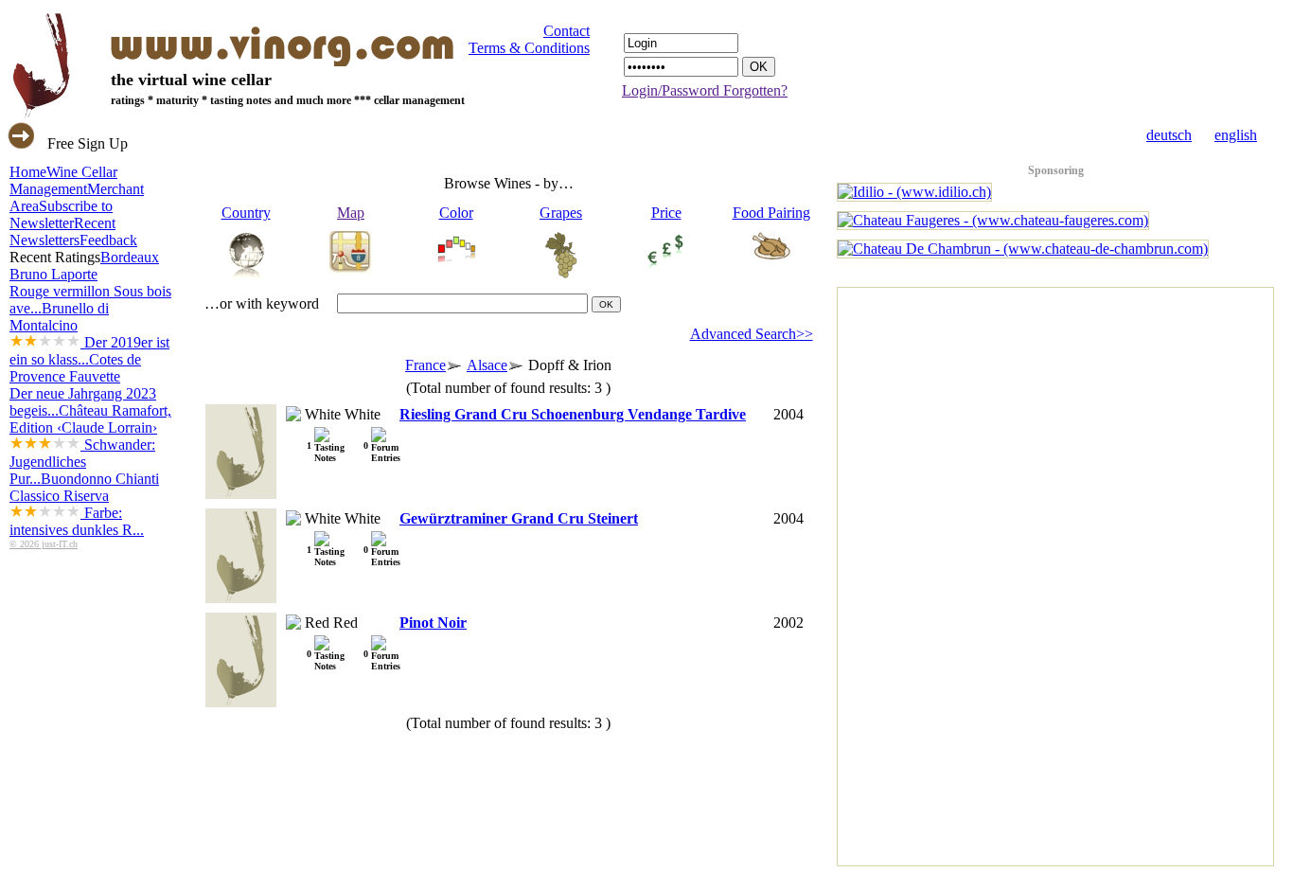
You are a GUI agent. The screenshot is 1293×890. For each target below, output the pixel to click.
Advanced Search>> (751, 334)
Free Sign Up (87, 143)
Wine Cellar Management (63, 180)
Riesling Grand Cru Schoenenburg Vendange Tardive (572, 414)
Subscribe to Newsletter (61, 214)
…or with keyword (261, 303)
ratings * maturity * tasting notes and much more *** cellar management (288, 100)
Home (27, 172)
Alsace (487, 365)
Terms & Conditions (529, 48)
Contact (566, 31)
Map (350, 213)
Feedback (108, 240)
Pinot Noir (433, 622)
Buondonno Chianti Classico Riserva (84, 504)
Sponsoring (1056, 170)
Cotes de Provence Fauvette (82, 384)
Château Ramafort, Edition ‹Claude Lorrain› (90, 444)
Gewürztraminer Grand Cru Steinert (518, 518)
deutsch (1169, 135)
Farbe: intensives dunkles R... (76, 521)
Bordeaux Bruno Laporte (90, 282)
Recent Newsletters (62, 231)
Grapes (561, 213)
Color (456, 213)
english (1235, 135)
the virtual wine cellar (191, 79)
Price (666, 213)
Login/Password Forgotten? (705, 90)
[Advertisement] (913, 572)
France (425, 365)
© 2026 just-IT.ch (43, 544)
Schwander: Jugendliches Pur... (82, 461)
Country (246, 213)
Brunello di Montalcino (89, 333)
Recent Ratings (54, 257)
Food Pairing (771, 213)
